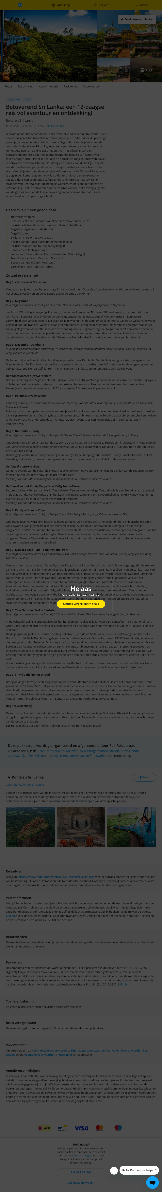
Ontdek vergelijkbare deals (81, 604)
